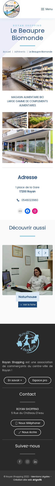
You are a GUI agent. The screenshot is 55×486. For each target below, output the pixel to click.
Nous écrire (29, 432)
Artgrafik (37, 479)
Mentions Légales (40, 476)
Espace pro (40, 380)
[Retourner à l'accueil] (11, 9)
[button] (47, 9)
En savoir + (15, 380)
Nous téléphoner (29, 423)
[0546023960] (27, 200)
